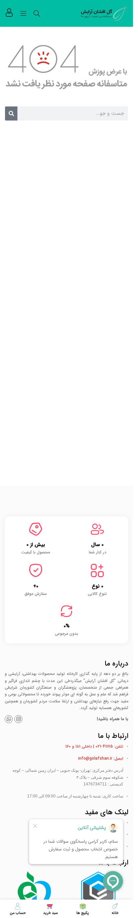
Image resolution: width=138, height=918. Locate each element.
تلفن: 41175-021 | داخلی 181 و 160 (94, 746)
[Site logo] (104, 13)
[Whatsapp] (9, 719)
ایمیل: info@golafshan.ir (100, 758)
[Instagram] (18, 719)
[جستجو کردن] (37, 13)
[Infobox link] (9, 13)
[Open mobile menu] (23, 13)
